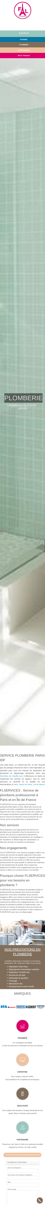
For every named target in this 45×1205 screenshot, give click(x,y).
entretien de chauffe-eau (11, 776)
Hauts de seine (25, 784)
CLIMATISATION (24, 50)
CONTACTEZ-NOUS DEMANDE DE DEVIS (22, 1155)
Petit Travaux (24, 55)
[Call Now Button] (40, 1200)
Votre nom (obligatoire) (14, 1168)
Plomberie (23, 45)
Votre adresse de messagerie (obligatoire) (19, 1175)
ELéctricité (24, 33)
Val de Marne (39, 784)
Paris (15, 784)
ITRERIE (24, 39)
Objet (9, 1182)
